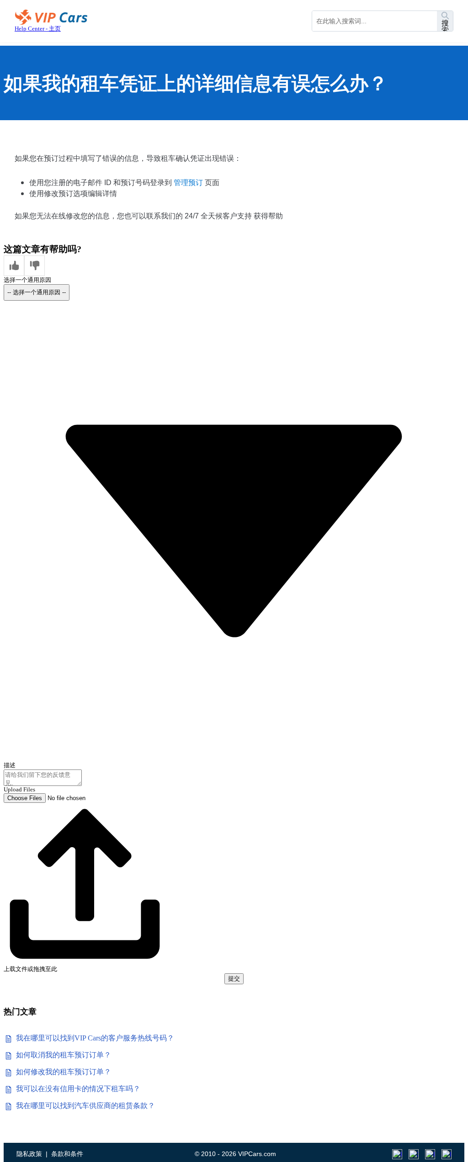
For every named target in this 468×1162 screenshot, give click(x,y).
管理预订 (188, 182)
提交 (234, 978)
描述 (10, 765)
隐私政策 (29, 1153)
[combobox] (374, 21)
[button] (14, 265)
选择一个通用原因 (27, 279)
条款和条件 (67, 1153)
